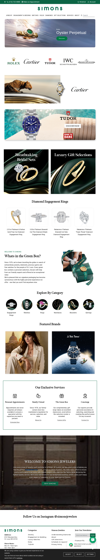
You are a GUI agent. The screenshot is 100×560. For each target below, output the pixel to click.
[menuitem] (9, 15)
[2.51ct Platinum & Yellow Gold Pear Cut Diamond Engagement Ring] (15, 217)
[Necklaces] (57, 304)
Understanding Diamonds (61, 535)
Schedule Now (15, 422)
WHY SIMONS (50, 484)
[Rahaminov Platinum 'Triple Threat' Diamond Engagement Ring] (84, 217)
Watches (35, 15)
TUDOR (31, 544)
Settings (90, 554)
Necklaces (58, 313)
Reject (79, 554)
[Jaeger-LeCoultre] (86, 61)
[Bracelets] (73, 304)
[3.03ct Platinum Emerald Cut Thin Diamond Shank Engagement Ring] (38, 217)
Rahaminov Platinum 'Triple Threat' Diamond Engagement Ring (84, 232)
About (77, 15)
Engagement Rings (11, 314)
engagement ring (31, 470)
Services (70, 15)
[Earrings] (88, 304)
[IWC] (68, 61)
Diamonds (49, 15)
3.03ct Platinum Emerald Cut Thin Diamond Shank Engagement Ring (39, 232)
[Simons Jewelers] (50, 8)
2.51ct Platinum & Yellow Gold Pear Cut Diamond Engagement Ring (16, 232)
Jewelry (9, 15)
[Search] (81, 15)
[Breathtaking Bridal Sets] (26, 171)
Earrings (89, 313)
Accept (68, 554)
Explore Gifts (62, 420)
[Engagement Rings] (11, 304)
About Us (38, 420)
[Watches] (26, 304)
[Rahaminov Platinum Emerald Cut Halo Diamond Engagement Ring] (61, 217)
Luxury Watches (34, 539)
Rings (42, 313)
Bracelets (73, 313)
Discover (61, 39)
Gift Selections (60, 15)
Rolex (42, 15)
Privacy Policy (56, 544)
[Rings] (42, 304)
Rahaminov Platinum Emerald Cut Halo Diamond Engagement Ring (61, 233)
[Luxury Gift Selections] (73, 171)
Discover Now (72, 126)
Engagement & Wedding (22, 15)
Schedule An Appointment (61, 542)
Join (93, 535)
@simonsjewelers (65, 517)
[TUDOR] (50, 61)
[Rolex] (91, 9)
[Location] (4, 2)
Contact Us (85, 420)
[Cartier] (32, 61)
